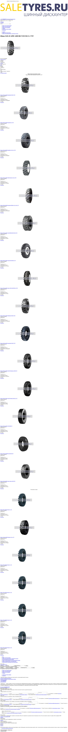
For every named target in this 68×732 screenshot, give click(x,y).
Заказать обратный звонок (10, 19)
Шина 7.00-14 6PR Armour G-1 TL (6, 592)
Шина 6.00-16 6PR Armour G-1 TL (6, 564)
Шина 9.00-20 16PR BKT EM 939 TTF (6, 453)
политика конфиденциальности (5, 678)
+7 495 (3, 19)
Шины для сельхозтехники (6, 25)
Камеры (3, 28)
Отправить (18, 709)
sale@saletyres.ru (3, 681)
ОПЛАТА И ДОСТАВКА (6, 29)
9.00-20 (1, 63)
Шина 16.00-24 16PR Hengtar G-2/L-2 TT (7, 537)
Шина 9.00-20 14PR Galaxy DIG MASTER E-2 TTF (9, 288)
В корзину (2, 102)
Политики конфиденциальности (53, 698)
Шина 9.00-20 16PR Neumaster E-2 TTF (7, 122)
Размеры (1, 664)
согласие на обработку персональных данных (8, 679)
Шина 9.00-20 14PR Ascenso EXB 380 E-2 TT (8, 260)
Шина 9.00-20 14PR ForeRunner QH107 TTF (7, 315)
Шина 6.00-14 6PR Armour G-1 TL (6, 509)
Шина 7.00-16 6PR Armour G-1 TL (6, 620)
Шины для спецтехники (6, 26)
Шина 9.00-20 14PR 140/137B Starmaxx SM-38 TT (8, 370)
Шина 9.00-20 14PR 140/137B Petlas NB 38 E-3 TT (8, 398)
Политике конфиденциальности (7, 728)
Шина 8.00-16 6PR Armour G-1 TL (6, 647)
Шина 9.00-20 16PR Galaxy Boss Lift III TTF (7, 481)
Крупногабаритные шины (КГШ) (8, 659)
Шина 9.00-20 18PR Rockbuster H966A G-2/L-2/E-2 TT (9, 205)
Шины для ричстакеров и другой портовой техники (11, 660)
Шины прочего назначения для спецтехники (10, 662)
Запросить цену (3, 59)
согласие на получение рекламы (41, 694)
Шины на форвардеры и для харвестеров (9, 661)
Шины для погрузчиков (6, 657)
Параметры (5, 664)
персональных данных (23, 694)
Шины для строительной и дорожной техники (10, 658)
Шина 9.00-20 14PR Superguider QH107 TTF (7, 343)
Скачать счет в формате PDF (5, 716)
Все (3, 656)
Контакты (4, 30)
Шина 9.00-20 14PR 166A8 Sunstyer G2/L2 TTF (8, 177)
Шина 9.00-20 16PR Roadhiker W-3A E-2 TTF (8, 150)
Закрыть (1, 717)
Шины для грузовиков (6, 27)
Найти (27, 665)
